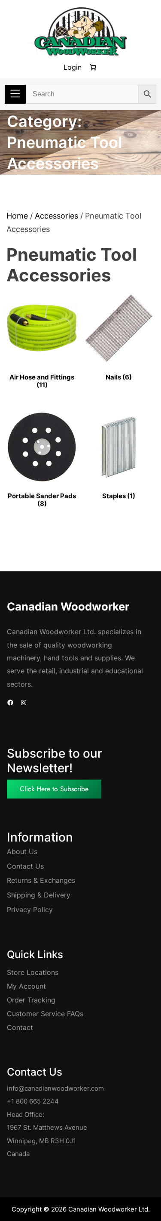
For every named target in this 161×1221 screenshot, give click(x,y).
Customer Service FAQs (45, 1013)
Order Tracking (31, 1000)
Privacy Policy (30, 909)
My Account (26, 986)
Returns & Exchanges (41, 880)
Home (17, 215)
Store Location (31, 972)
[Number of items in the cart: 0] (93, 67)
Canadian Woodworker (68, 606)
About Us (22, 851)
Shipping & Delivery (38, 895)
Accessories (56, 215)
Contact (20, 1027)
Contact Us (25, 866)
